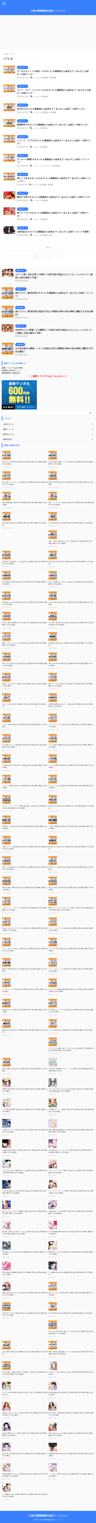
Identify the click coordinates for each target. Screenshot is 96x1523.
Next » (48, 247)
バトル (36, 77)
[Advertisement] (48, 32)
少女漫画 (44, 77)
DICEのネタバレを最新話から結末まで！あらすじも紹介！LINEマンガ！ (51, 109)
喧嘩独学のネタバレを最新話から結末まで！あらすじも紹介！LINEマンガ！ (53, 124)
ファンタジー (45, 166)
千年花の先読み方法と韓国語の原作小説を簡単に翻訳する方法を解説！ (71, 523)
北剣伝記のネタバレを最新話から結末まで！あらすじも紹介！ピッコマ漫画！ (54, 231)
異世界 (50, 184)
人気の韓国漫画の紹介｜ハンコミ (48, 10)
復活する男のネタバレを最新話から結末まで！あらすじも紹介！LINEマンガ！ (54, 197)
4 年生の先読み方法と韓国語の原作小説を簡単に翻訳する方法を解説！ (71, 1313)
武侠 (50, 235)
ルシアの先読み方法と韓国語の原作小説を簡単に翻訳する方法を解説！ (71, 1030)
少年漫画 (52, 77)
